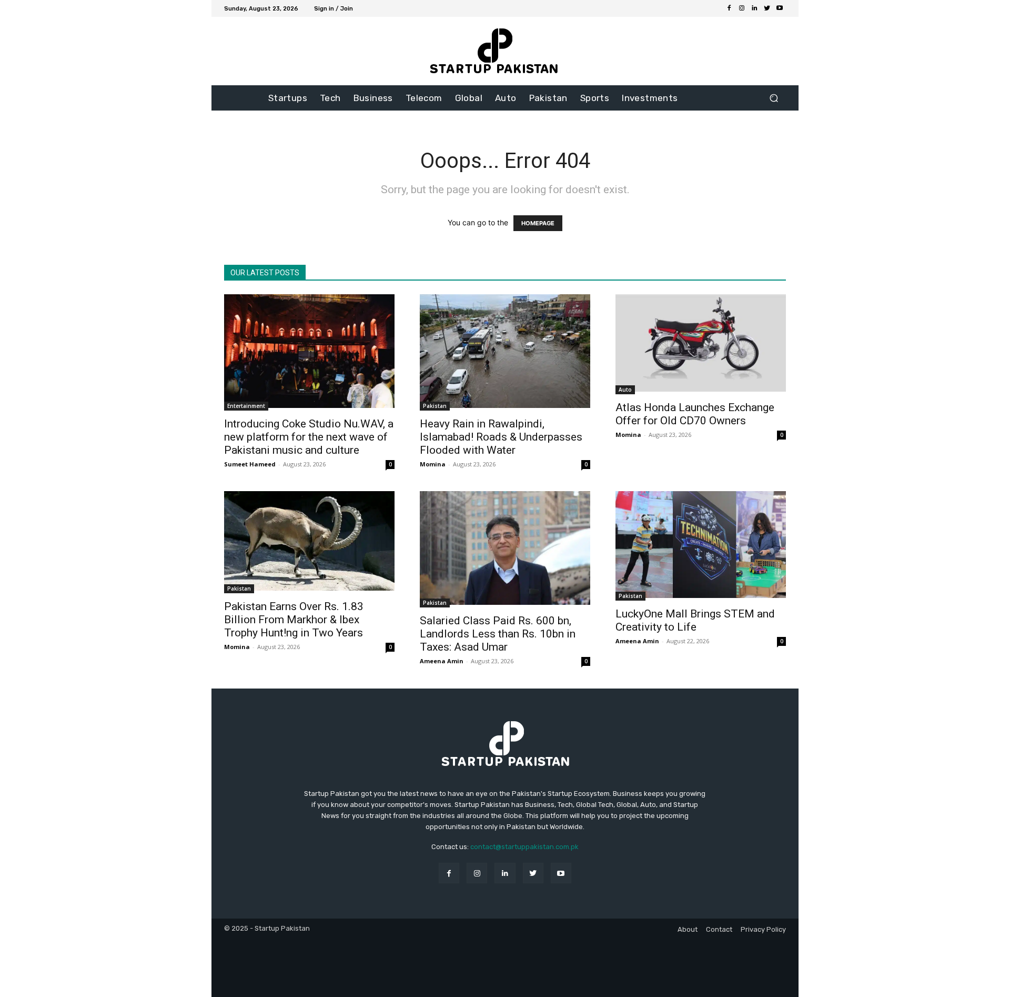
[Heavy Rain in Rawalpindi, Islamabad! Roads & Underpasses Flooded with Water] (505, 352)
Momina (433, 464)
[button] (773, 98)
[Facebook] (729, 8)
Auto (625, 389)
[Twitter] (767, 8)
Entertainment (246, 406)
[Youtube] (779, 8)
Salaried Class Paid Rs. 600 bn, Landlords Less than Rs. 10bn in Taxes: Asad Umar (497, 633)
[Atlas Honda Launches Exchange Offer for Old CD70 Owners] (700, 344)
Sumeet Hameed (250, 464)
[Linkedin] (754, 8)
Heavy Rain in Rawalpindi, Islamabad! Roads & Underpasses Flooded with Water (501, 436)
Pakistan (435, 406)
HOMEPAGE (537, 223)
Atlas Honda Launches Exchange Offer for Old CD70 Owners (694, 414)
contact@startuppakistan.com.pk (524, 847)
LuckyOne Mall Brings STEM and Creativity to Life (695, 620)
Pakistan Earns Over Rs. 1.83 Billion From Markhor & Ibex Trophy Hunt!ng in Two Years (293, 619)
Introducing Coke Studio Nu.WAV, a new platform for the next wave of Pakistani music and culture (308, 436)
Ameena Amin (441, 661)
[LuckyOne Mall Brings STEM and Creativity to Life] (700, 546)
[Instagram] (741, 8)
